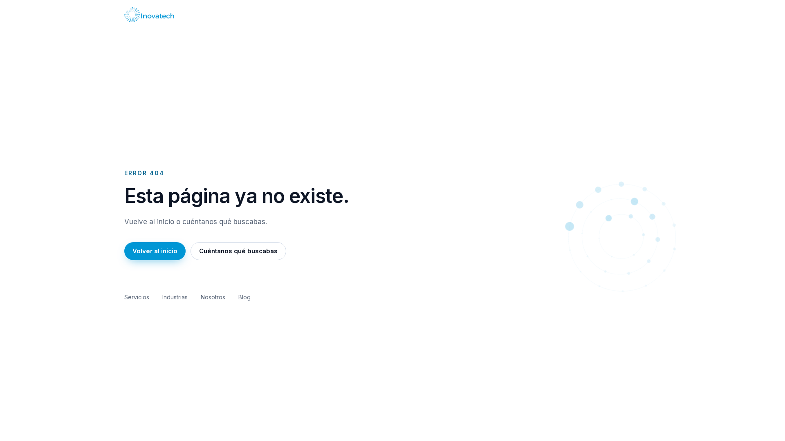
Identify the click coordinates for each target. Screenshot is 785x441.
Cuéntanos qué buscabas (238, 251)
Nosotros (213, 297)
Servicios (136, 297)
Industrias (175, 297)
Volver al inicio (154, 251)
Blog (244, 297)
